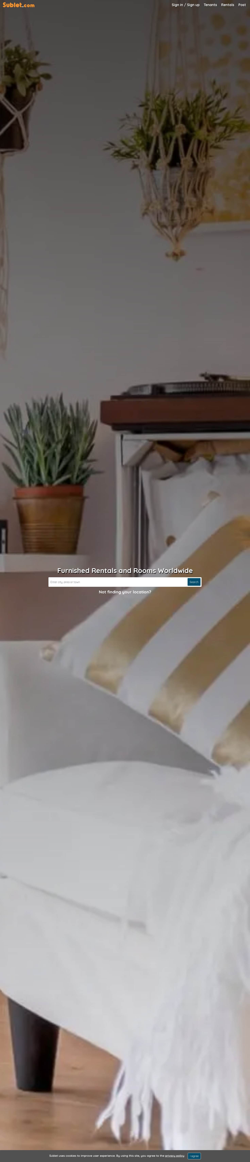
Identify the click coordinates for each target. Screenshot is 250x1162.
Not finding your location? (125, 591)
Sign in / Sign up (186, 5)
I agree (194, 1156)
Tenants (210, 5)
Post (242, 5)
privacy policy (174, 1155)
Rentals (227, 5)
